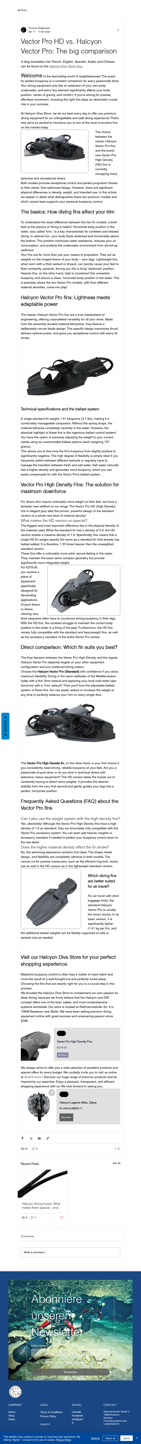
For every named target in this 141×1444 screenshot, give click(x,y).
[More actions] (118, 30)
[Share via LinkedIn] (39, 1138)
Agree (126, 1438)
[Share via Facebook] (22, 1138)
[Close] (137, 1438)
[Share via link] (47, 1138)
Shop (11, 1415)
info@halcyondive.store (115, 1421)
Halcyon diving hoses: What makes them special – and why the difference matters (41, 1206)
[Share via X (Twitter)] (30, 1138)
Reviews (5, 726)
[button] (70, 1044)
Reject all (110, 1438)
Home (11, 1411)
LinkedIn (76, 1411)
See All (116, 1163)
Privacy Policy (48, 1416)
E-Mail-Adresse (40, 1345)
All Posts (22, 10)
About (11, 1419)
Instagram (77, 1419)
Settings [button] (95, 1438)
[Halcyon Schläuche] (42, 1184)
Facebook (77, 1415)
